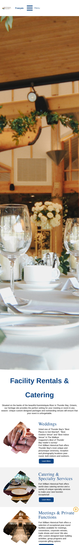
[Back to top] (75, 509)
